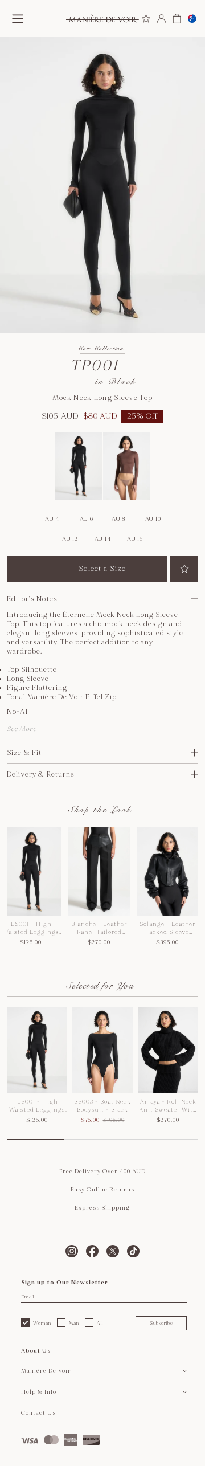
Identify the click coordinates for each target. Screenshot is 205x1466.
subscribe (161, 1323)
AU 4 (52, 519)
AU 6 (86, 519)
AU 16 (135, 539)
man (74, 1323)
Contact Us (38, 1413)
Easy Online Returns (102, 1189)
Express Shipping (102, 1207)
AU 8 (119, 519)
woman (42, 1323)
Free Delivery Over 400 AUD (102, 1171)
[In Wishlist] (184, 569)
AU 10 (153, 519)
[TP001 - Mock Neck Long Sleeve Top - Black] (78, 466)
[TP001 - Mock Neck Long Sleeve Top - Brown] (126, 466)
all (100, 1323)
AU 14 (103, 539)
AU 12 (70, 539)
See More (21, 729)
